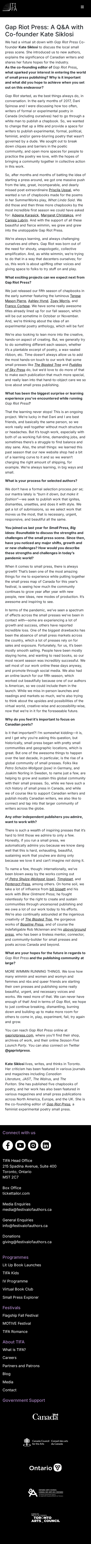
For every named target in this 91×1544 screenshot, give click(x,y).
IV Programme (15, 1281)
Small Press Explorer (21, 1297)
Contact (10, 1390)
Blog (7, 1374)
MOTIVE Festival (17, 1323)
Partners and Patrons (21, 1366)
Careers (10, 1357)
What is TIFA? (14, 1349)
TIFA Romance (15, 1331)
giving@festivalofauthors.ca (27, 1242)
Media (8, 1382)
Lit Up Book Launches (22, 1265)
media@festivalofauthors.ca (27, 1209)
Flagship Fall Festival (20, 1315)
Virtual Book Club (18, 1289)
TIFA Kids (11, 1273)
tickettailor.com (16, 1193)
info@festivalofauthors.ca (25, 1225)
